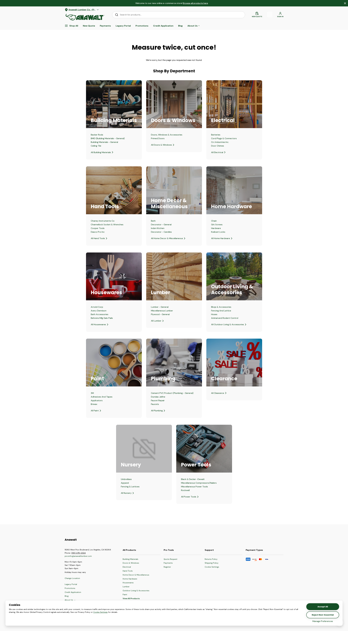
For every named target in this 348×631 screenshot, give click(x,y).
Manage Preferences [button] (322, 621)
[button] (212, 567)
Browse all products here (195, 3)
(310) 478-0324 (78, 553)
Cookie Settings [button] (100, 612)
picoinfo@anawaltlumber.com (78, 556)
